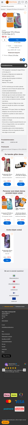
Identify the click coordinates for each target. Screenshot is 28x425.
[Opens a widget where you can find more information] (5, 422)
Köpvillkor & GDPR (6, 339)
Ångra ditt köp (6, 355)
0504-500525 (5, 320)
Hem (3, 331)
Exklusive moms (20, 306)
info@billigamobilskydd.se (7, 327)
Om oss (3, 344)
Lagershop (4, 349)
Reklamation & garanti (7, 336)
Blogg (3, 351)
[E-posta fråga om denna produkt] (21, 59)
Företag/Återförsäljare (7, 341)
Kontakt (3, 346)
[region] (14, 65)
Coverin (4, 30)
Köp (17, 40)
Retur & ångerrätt (6, 334)
